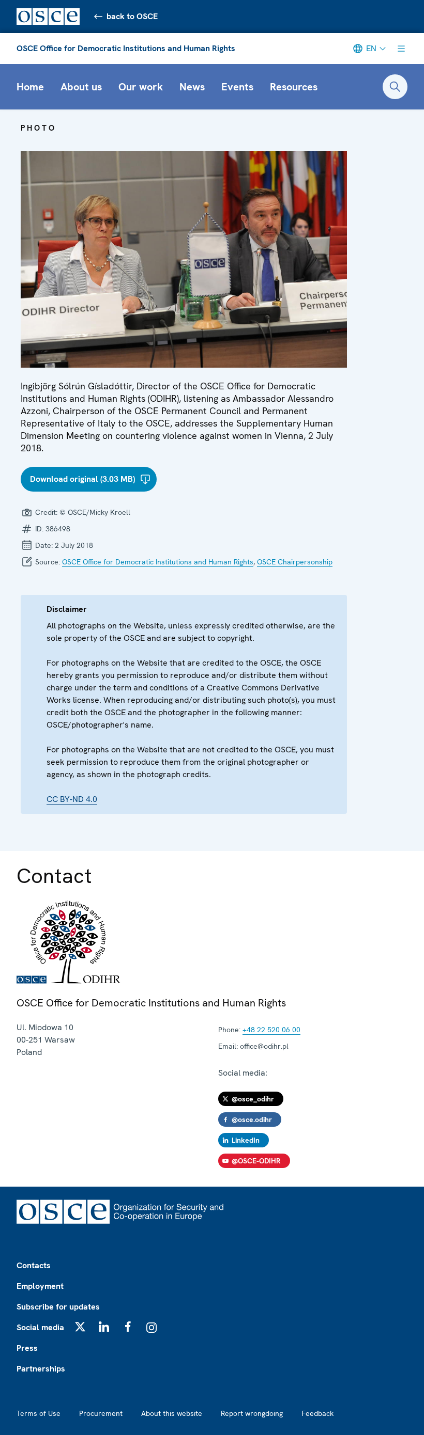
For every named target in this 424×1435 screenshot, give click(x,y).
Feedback (317, 1413)
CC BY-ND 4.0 (72, 799)
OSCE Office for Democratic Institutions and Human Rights (126, 48)
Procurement (101, 1413)
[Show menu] (401, 48)
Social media (40, 1327)
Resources (293, 86)
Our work (140, 86)
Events (237, 86)
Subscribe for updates (58, 1306)
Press (27, 1348)
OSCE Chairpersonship (294, 561)
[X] (80, 1326)
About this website (171, 1413)
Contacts (34, 1265)
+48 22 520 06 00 (271, 1029)
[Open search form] (395, 86)
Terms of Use (38, 1413)
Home (30, 86)
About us (81, 86)
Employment (40, 1286)
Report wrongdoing (252, 1413)
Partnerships (41, 1368)
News (192, 86)
